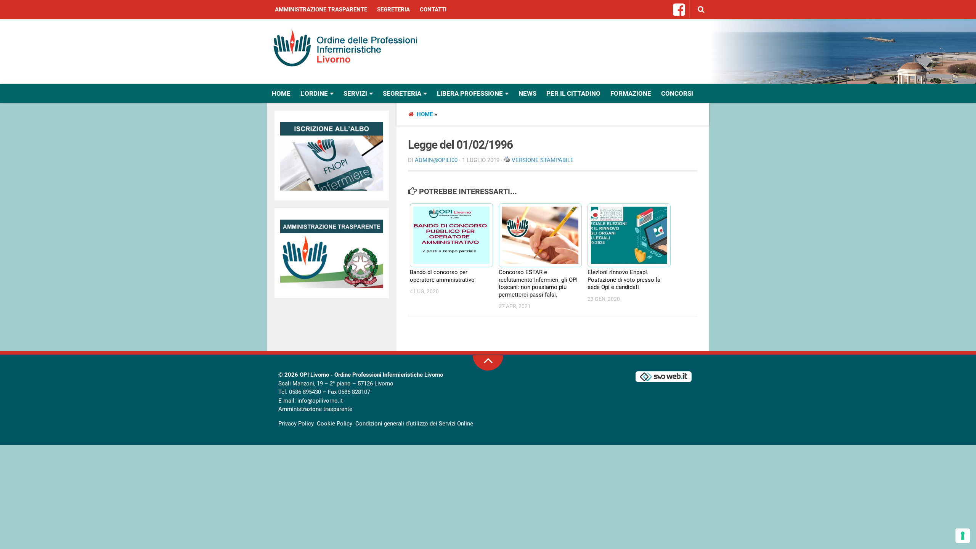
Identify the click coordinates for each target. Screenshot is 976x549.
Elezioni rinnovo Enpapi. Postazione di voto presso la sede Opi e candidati (624, 280)
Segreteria (393, 9)
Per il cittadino (573, 93)
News (527, 93)
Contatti (433, 9)
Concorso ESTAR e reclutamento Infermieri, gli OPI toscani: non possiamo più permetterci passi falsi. (538, 283)
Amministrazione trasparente (321, 9)
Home (281, 93)
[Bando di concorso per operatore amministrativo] (448, 235)
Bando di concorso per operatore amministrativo (442, 276)
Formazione (630, 93)
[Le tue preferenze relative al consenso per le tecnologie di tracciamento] (962, 535)
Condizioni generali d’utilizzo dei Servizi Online (414, 423)
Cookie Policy (334, 423)
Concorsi (677, 93)
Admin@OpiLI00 (436, 160)
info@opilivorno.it (320, 400)
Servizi (355, 93)
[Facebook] (679, 10)
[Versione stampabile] (507, 160)
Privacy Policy (296, 423)
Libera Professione (470, 93)
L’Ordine (314, 93)
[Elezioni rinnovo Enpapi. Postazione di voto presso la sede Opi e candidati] (626, 235)
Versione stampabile (543, 160)
